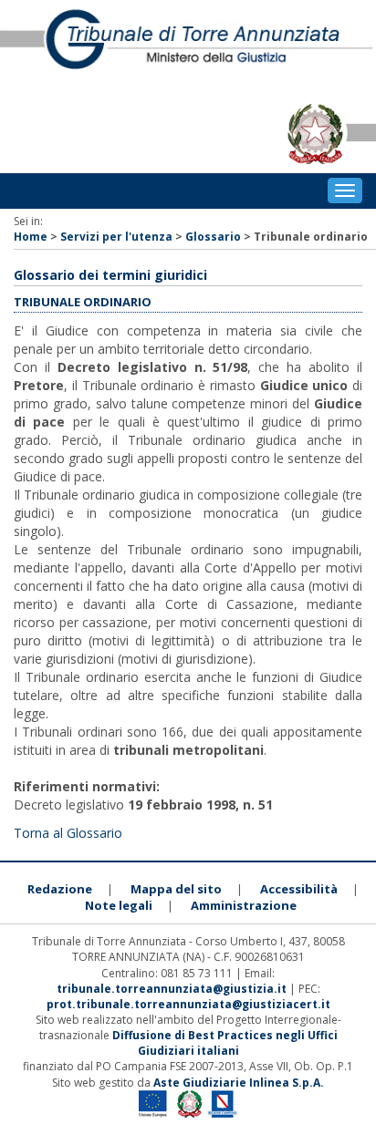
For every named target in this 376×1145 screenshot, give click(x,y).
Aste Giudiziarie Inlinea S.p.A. (238, 1082)
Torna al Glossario (68, 832)
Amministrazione (244, 905)
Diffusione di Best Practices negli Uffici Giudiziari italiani (225, 1042)
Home (30, 236)
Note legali (118, 905)
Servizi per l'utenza (116, 236)
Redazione (59, 889)
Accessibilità (299, 889)
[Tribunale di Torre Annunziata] (188, 47)
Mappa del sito (176, 889)
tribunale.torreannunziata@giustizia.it (173, 988)
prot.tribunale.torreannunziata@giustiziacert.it (188, 1004)
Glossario (213, 236)
